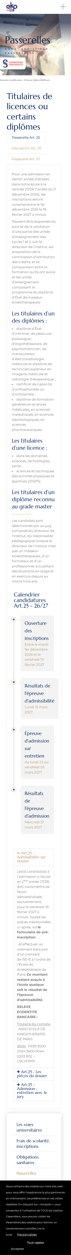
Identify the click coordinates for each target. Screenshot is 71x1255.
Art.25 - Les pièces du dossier (32, 1073)
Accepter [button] (17, 1249)
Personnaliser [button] (27, 1234)
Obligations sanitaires (28, 1159)
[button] (34, 857)
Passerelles (26, 1173)
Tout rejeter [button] (35, 1243)
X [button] (64, 1186)
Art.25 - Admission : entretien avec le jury (32, 1090)
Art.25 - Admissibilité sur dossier (31, 857)
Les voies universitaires (29, 1127)
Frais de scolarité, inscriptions (33, 1143)
